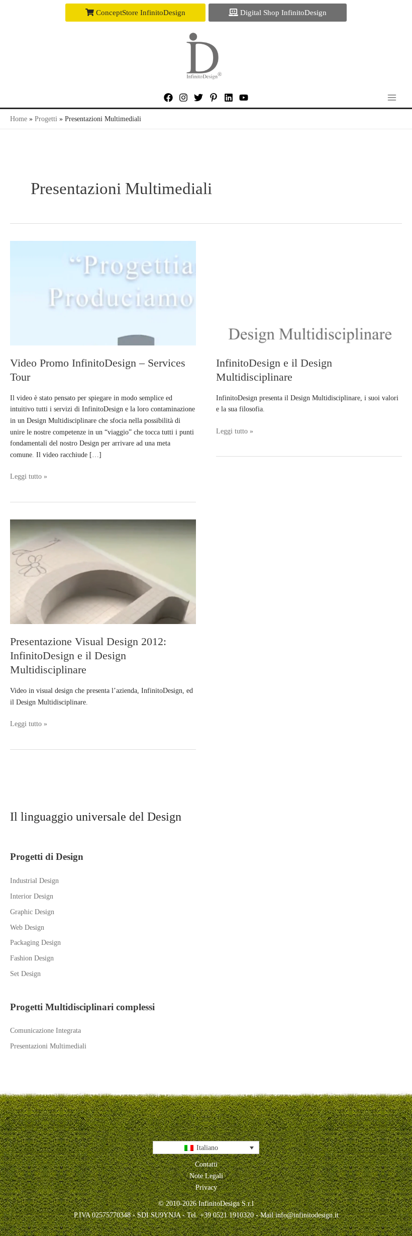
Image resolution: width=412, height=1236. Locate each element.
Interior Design (31, 896)
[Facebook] (168, 97)
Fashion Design (32, 958)
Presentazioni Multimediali (48, 1046)
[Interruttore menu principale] (392, 97)
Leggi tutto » (28, 477)
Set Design (25, 974)
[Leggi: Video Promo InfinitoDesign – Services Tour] (103, 292)
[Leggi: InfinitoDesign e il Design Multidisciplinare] (309, 292)
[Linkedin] (228, 97)
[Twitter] (198, 97)
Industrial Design (34, 881)
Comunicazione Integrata (45, 1030)
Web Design (27, 927)
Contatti (206, 1164)
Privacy (206, 1187)
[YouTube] (243, 97)
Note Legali (206, 1176)
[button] (135, 13)
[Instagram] (183, 97)
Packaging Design (35, 942)
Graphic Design (32, 912)
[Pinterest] (213, 97)
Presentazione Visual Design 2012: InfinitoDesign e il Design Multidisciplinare (88, 656)
